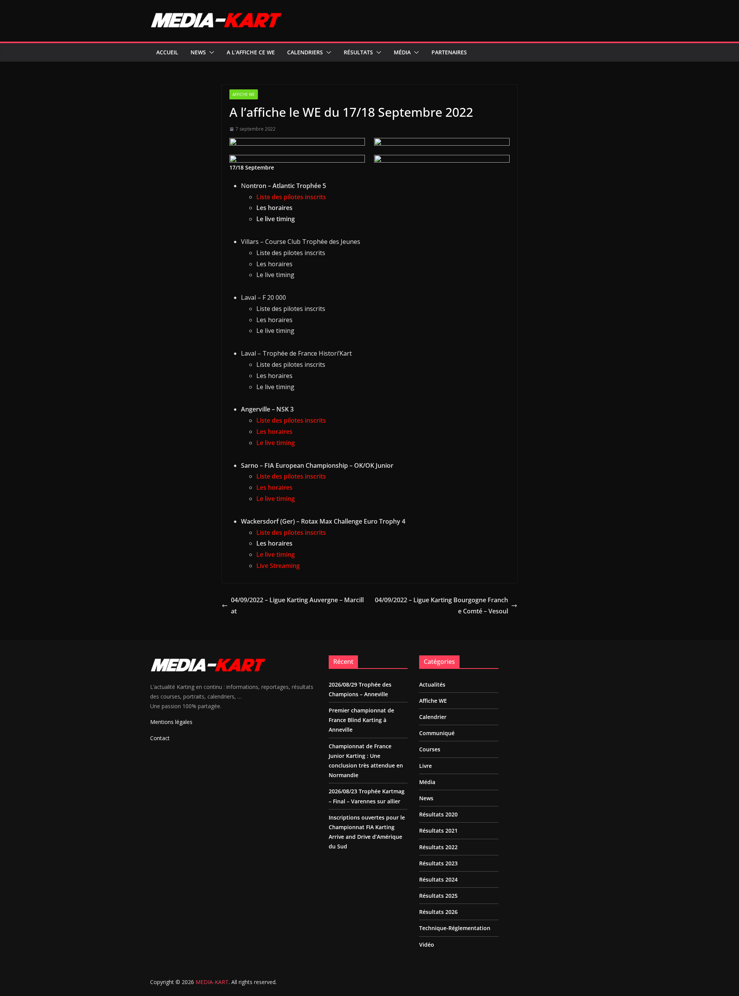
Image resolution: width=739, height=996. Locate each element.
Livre (425, 765)
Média (402, 52)
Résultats (358, 52)
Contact (160, 738)
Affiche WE (243, 94)
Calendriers (305, 52)
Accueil (167, 52)
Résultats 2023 (438, 863)
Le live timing (275, 442)
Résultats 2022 (438, 847)
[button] (210, 52)
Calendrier (432, 717)
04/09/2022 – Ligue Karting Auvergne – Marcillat (297, 605)
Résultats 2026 (438, 911)
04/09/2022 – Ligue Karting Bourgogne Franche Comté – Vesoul (441, 605)
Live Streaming (278, 565)
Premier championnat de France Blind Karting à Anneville (361, 720)
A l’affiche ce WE (251, 52)
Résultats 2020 (438, 814)
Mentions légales (171, 722)
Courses (429, 749)
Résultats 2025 (438, 895)
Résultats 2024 (438, 879)
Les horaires (274, 431)
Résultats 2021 (438, 830)
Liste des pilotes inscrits (291, 197)
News (198, 52)
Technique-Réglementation (454, 928)
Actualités (432, 684)
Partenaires (449, 52)
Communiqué (437, 733)
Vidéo (426, 944)
